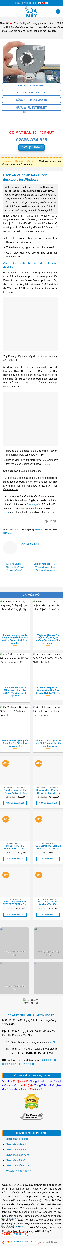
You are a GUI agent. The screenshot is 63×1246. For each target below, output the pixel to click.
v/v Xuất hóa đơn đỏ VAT (19, 1171)
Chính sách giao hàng (17, 1155)
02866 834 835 (19, 1234)
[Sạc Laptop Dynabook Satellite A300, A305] (48, 882)
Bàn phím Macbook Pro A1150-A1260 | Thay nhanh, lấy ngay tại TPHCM (15, 791)
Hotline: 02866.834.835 (25, 3)
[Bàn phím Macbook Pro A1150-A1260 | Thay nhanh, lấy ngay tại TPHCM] (15, 770)
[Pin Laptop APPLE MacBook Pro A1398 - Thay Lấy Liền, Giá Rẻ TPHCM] (15, 826)
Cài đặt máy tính (11, 1192)
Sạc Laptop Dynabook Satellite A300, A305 (48, 902)
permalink (7, 533)
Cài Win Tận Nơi (31, 1192)
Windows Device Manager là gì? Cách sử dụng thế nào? (15, 567)
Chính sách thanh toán (18, 1149)
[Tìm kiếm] (58, 11)
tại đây (53, 1042)
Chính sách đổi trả (16, 1160)
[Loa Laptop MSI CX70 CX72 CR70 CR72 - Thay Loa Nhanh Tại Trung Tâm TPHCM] (15, 882)
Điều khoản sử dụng (17, 1139)
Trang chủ (6, 161)
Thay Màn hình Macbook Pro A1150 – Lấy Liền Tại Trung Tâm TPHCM (48, 791)
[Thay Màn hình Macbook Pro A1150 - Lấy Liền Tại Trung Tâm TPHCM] (48, 770)
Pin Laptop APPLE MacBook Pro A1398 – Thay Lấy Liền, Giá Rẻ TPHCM (15, 847)
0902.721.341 (26, 1064)
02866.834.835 (49, 1060)
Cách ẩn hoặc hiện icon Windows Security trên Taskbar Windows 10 (44, 567)
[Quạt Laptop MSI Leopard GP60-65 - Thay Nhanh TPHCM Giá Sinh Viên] (48, 826)
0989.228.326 (9, 1064)
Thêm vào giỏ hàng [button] (15, 803)
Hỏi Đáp (19, 161)
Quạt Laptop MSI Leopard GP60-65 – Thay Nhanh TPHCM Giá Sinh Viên (48, 847)
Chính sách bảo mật (16, 1144)
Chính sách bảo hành (17, 1165)
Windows (31, 161)
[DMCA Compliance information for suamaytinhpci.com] (31, 1116)
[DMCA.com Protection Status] (31, 1101)
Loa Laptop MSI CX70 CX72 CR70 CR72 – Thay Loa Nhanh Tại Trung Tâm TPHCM (15, 903)
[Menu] (4, 11)
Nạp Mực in (35, 1196)
